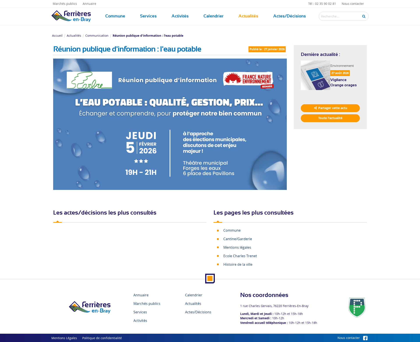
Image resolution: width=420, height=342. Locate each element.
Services (148, 16)
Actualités (248, 16)
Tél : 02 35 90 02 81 (322, 4)
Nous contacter (353, 4)
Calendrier (213, 16)
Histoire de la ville (237, 264)
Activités (180, 16)
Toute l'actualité (330, 118)
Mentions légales (237, 247)
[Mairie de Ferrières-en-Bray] (89, 307)
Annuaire (89, 4)
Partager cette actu (332, 108)
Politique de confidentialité (102, 338)
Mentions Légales (64, 338)
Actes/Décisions (289, 16)
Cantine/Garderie (237, 238)
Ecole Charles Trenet (240, 255)
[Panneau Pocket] (357, 307)
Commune (115, 16)
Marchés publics (65, 4)
